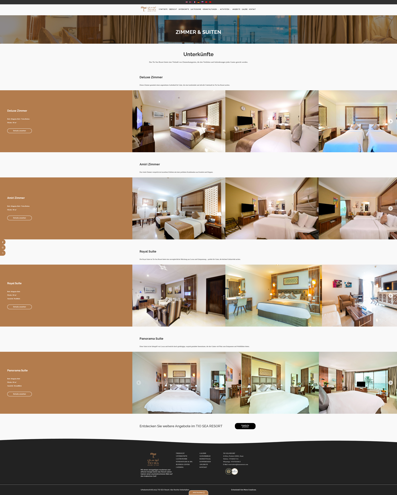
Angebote (236, 9)
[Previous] (138, 121)
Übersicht (173, 9)
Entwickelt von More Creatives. (243, 490)
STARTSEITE (163, 9)
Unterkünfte (183, 9)
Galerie (245, 9)
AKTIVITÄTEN (224, 9)
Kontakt (252, 9)
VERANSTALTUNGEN (210, 9)
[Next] (390, 121)
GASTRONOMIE (195, 9)
